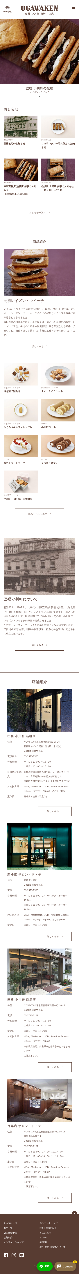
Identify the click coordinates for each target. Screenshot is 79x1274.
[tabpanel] (39, 56)
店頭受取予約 (10, 1232)
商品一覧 (8, 1228)
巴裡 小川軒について (48, 1228)
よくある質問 (45, 1233)
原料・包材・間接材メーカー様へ (53, 1247)
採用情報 (43, 1242)
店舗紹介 (8, 1237)
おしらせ (43, 1237)
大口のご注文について (49, 1223)
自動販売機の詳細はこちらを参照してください (47, 781)
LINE (46, 1266)
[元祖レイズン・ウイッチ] (39, 272)
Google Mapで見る (33, 751)
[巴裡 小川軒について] (39, 566)
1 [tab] (39, 96)
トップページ (10, 1223)
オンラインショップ (14, 1242)
